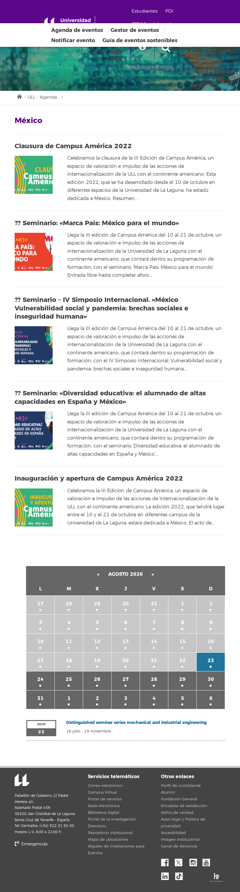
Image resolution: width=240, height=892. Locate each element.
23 (211, 660)
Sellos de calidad (177, 812)
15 (182, 641)
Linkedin (167, 874)
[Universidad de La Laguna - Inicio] (69, 23)
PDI (169, 11)
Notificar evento (73, 40)
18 (69, 660)
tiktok (181, 874)
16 (211, 641)
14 (154, 641)
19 (97, 660)
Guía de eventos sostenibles (139, 40)
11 (69, 641)
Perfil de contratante (181, 785)
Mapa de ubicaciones (108, 839)
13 (125, 641)
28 (69, 604)
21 (154, 660)
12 (97, 641)
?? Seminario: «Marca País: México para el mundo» (97, 223)
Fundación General (179, 799)
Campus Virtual (102, 792)
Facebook (167, 861)
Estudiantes (145, 11)
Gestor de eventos (135, 30)
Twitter (181, 861)
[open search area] (166, 48)
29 (97, 604)
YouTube (208, 861)
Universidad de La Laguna (22, 780)
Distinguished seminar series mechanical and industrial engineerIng (136, 722)
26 (97, 679)
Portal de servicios (105, 799)
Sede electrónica (104, 806)
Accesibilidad (173, 833)
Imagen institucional (180, 839)
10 (40, 641)
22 (182, 660)
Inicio (19, 96)
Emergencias (33, 844)
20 (125, 660)
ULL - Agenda (42, 97)
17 (40, 660)
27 (40, 604)
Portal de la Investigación (112, 819)
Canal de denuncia (179, 846)
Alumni (168, 792)
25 (69, 679)
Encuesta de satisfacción (184, 806)
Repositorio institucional (110, 833)
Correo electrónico (105, 785)
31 (154, 604)
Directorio (97, 826)
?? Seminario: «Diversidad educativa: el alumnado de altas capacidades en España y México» (110, 397)
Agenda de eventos (77, 30)
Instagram (194, 861)
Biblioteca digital (103, 812)
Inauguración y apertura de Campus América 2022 (99, 478)
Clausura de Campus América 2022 (73, 146)
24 (40, 679)
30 (125, 604)
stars (58, 864)
